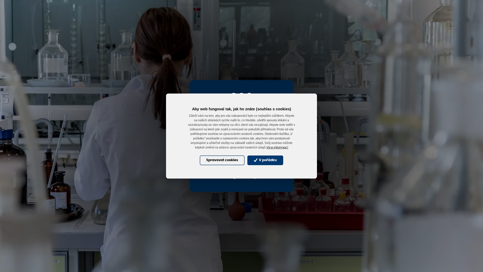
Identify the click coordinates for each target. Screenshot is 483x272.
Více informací (277, 147)
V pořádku (267, 160)
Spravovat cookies (222, 160)
